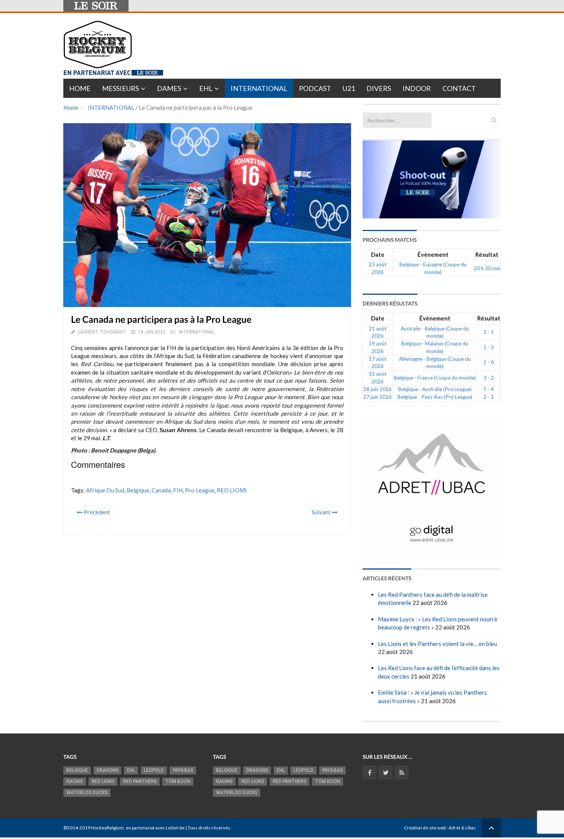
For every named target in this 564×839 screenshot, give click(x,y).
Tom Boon (177, 781)
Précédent (96, 512)
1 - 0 (488, 362)
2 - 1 (488, 397)
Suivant (322, 512)
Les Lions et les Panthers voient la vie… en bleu (437, 643)
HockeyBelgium (107, 828)
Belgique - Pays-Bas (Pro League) (434, 397)
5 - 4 (488, 389)
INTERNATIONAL (111, 107)
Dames (169, 88)
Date (377, 254)
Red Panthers (140, 781)
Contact (459, 88)
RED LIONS (232, 490)
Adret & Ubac (462, 828)
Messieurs (120, 88)
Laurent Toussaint (102, 332)
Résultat (486, 254)
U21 (349, 88)
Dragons (107, 770)
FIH (178, 490)
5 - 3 (488, 347)
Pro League (199, 490)
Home (80, 88)
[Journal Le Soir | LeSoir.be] (96, 6)
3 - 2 (488, 378)
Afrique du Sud (105, 490)
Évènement (433, 254)
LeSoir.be (175, 828)
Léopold (154, 770)
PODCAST (315, 88)
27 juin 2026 (377, 397)
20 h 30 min (487, 268)
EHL (206, 88)
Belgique (138, 490)
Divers (378, 88)
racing (74, 781)
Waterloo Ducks (86, 792)
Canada (161, 490)
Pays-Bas (183, 770)
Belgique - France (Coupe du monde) (435, 378)
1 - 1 (488, 332)
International (259, 88)
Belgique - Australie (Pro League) (435, 389)
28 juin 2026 (377, 389)
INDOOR (416, 88)
